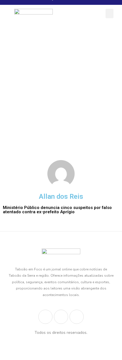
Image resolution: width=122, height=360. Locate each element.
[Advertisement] (61, 90)
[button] (109, 13)
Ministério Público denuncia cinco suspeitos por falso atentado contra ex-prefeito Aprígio (57, 209)
